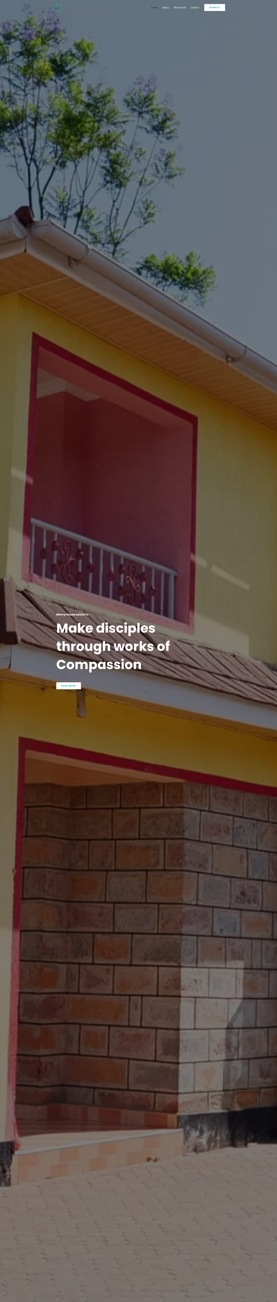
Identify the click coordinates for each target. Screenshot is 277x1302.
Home (154, 7)
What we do (180, 7)
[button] (214, 7)
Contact (195, 7)
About (165, 7)
